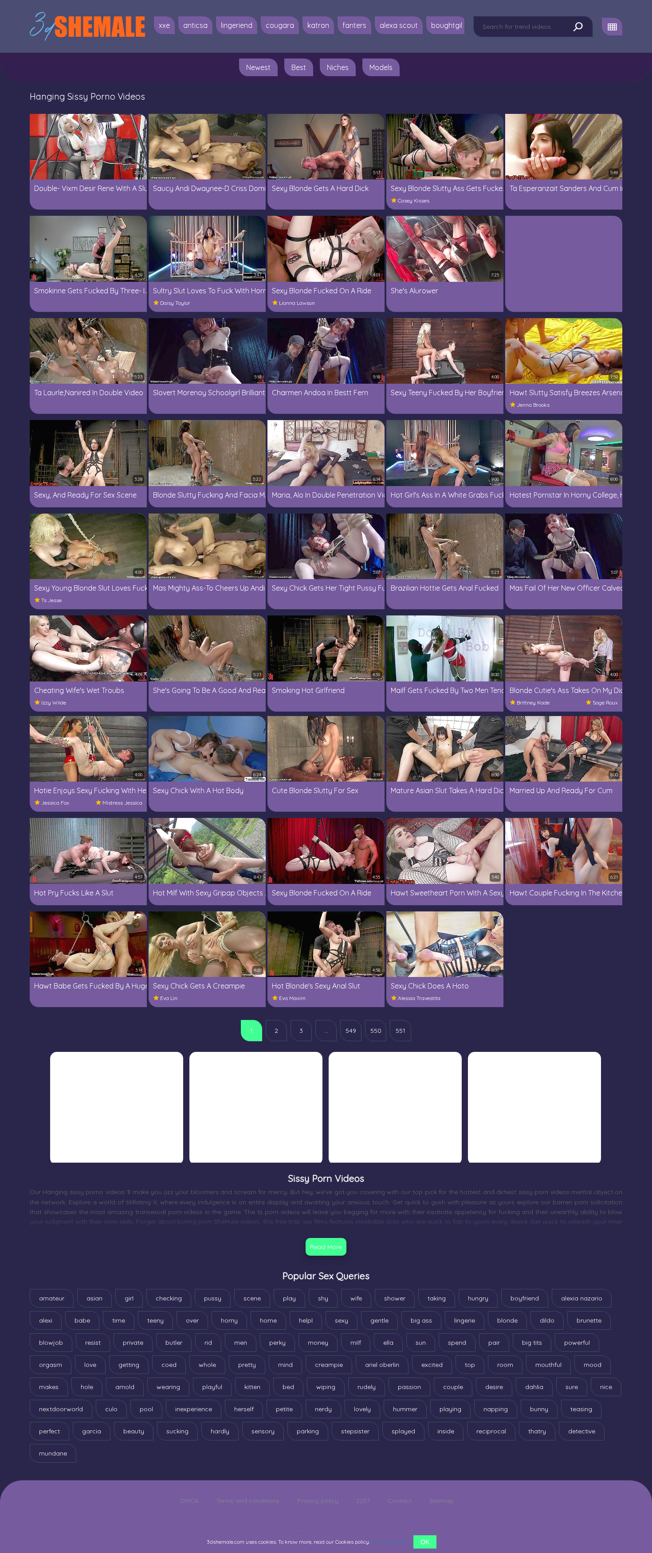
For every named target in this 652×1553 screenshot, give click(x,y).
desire (494, 1387)
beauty (133, 1431)
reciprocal (491, 1431)
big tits (532, 1343)
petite (284, 1409)
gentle (379, 1320)
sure (572, 1387)
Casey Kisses (413, 200)
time (118, 1320)
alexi (45, 1320)
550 (375, 1031)
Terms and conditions (247, 1501)
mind (285, 1365)
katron (318, 25)
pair (494, 1343)
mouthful (548, 1365)
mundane (53, 1453)
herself (244, 1409)
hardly (220, 1431)
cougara (280, 25)
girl (129, 1298)
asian (94, 1298)
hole (87, 1387)
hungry (478, 1298)
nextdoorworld (61, 1409)
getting (128, 1365)
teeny (155, 1320)
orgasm (50, 1365)
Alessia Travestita (419, 998)
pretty (247, 1365)
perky (277, 1343)
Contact (400, 1501)
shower (394, 1298)
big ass (421, 1320)
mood (592, 1365)
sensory (263, 1431)
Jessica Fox (55, 802)
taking (437, 1298)
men (240, 1343)
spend (457, 1343)
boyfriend (525, 1298)
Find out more (388, 1541)
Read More (326, 1247)
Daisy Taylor (175, 303)
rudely (366, 1387)
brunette (589, 1320)
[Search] (577, 27)
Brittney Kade (533, 702)
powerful (577, 1343)
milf (355, 1343)
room (505, 1365)
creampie (329, 1365)
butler (173, 1343)
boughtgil (446, 25)
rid (208, 1343)
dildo (547, 1320)
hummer (405, 1409)
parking (308, 1431)
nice (606, 1387)
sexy (341, 1320)
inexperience (193, 1409)
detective (581, 1431)
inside (445, 1431)
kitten (252, 1387)
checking (169, 1298)
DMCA (189, 1501)
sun (421, 1343)
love (90, 1365)
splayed (403, 1431)
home (268, 1320)
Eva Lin (168, 998)
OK (424, 1541)
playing (450, 1409)
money (318, 1343)
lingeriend (236, 25)
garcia (91, 1431)
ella (388, 1343)
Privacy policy (317, 1501)
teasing (581, 1409)
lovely (362, 1409)
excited (432, 1365)
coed (169, 1365)
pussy (212, 1298)
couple (453, 1387)
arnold (124, 1387)
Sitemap (441, 1501)
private (133, 1343)
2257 (363, 1501)
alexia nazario (581, 1298)
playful (212, 1387)
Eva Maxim (292, 998)
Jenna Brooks (533, 404)
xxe (164, 25)
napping (495, 1409)
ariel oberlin (382, 1365)
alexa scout (399, 25)
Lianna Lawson (297, 303)
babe (82, 1320)
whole (207, 1365)
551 (400, 1031)
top (470, 1365)
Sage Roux (605, 702)
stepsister (355, 1431)
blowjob (51, 1343)
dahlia (534, 1387)
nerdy (323, 1409)
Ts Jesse (51, 600)
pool (146, 1409)
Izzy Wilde (53, 702)
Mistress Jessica (122, 802)
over (192, 1320)
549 (351, 1031)
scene (252, 1298)
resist (93, 1343)
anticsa (195, 25)
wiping (325, 1387)
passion (409, 1387)
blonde (507, 1320)
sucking (177, 1431)
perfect (49, 1431)
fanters (354, 25)
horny (229, 1320)
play (289, 1298)
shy (323, 1298)
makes (49, 1387)
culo (111, 1409)
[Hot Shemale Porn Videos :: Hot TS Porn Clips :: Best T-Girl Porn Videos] (87, 27)
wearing (168, 1387)
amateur (51, 1298)
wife (356, 1298)
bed (288, 1387)
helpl (306, 1320)
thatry (537, 1431)
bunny (539, 1409)
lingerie (464, 1320)
